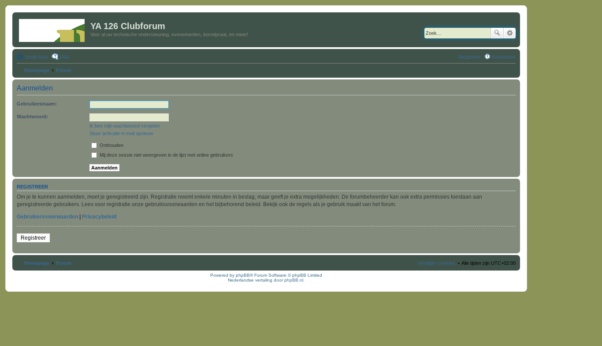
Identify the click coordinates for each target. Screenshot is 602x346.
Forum (63, 263)
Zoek (497, 33)
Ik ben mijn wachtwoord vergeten (124, 125)
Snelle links (36, 57)
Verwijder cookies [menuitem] (436, 263)
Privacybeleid (99, 217)
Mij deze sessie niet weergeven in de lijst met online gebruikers (165, 155)
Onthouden (110, 145)
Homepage (36, 263)
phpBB (243, 275)
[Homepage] (52, 29)
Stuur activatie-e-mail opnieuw (121, 133)
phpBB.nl (293, 280)
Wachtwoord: (32, 116)
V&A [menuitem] (64, 57)
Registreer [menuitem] (469, 57)
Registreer (33, 238)
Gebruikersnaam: (37, 103)
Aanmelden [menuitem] (504, 57)
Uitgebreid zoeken (510, 33)
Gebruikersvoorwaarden (47, 217)
